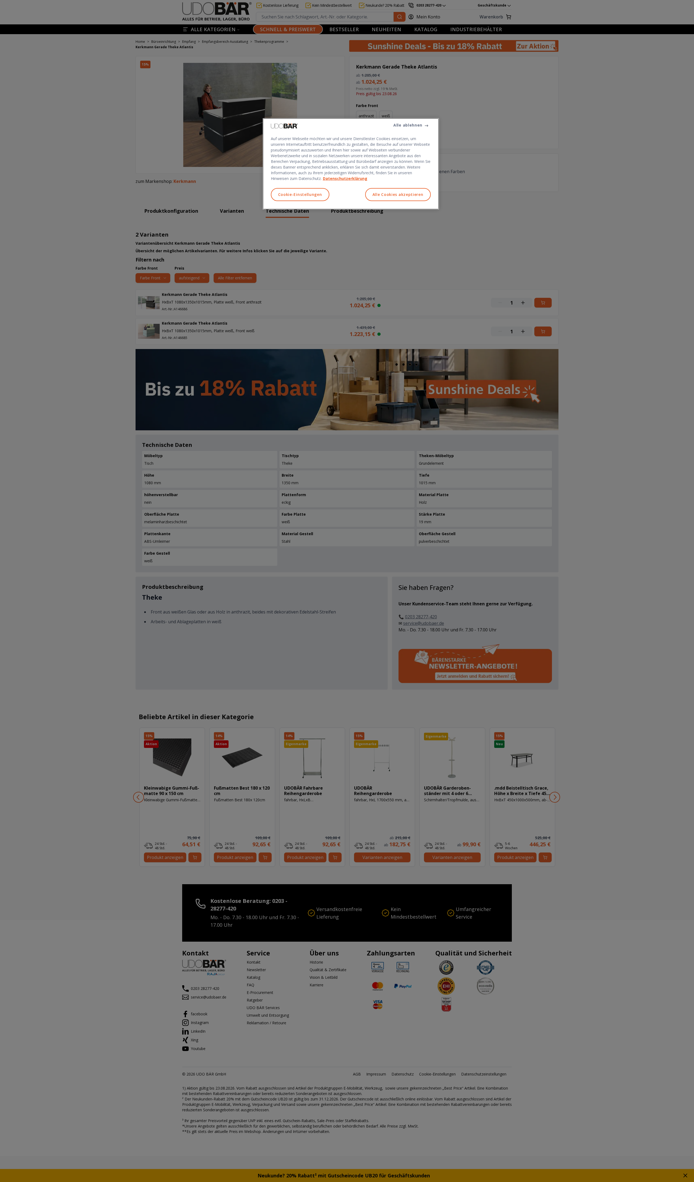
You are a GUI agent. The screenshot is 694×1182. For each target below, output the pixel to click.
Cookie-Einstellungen (300, 194)
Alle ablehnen (407, 125)
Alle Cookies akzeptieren (397, 194)
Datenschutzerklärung (345, 178)
